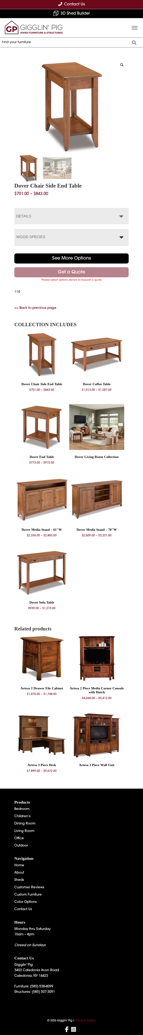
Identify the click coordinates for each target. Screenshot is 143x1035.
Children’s (22, 816)
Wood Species (30, 237)
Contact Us (23, 909)
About (19, 873)
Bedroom (21, 809)
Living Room (24, 831)
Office (19, 838)
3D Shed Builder (75, 13)
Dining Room (24, 823)
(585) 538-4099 (41, 986)
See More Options (71, 258)
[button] (122, 65)
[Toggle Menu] (135, 27)
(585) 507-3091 (43, 992)
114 (17, 292)
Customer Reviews (29, 887)
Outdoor (21, 845)
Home (19, 865)
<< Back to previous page (35, 308)
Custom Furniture (28, 895)
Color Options (25, 902)
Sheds (19, 880)
